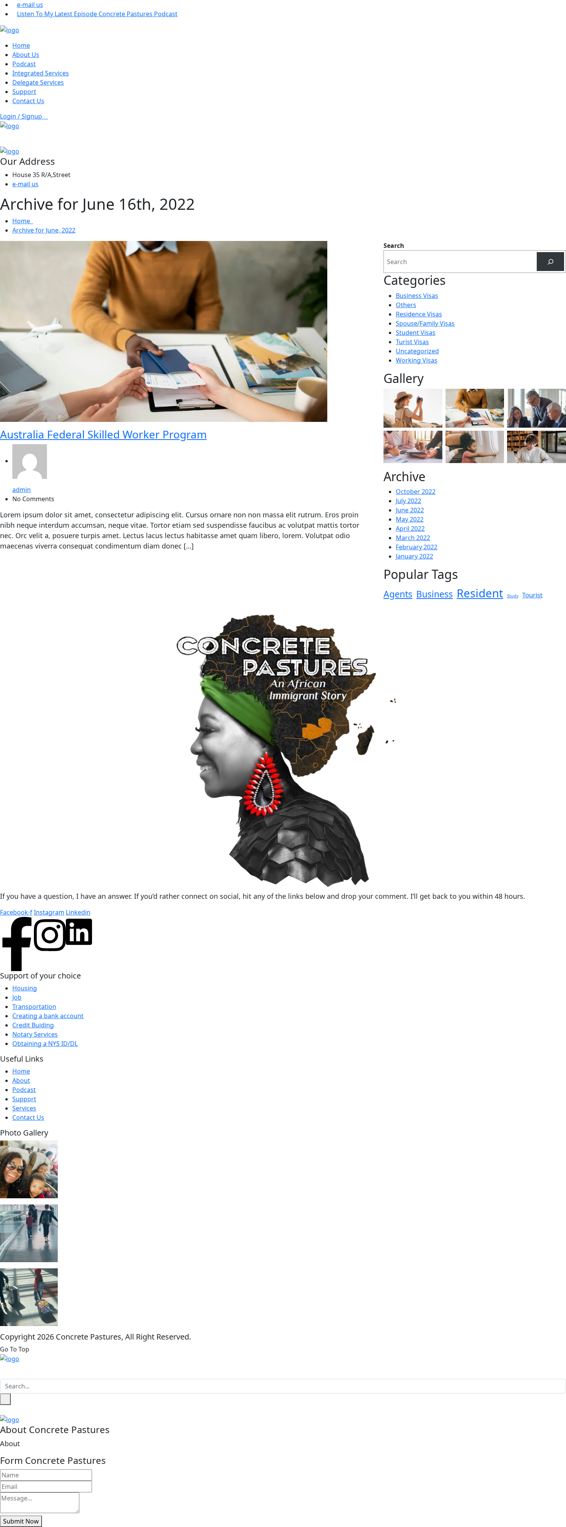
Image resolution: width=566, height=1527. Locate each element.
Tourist (532, 594)
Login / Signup (22, 116)
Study (512, 596)
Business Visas (417, 295)
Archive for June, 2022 (43, 230)
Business (434, 594)
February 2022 (416, 547)
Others (406, 305)
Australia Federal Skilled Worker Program (103, 434)
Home (21, 45)
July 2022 (408, 501)
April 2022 (410, 528)
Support (24, 91)
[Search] (550, 261)
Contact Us (28, 101)
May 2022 (410, 519)
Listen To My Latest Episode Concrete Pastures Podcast (97, 14)
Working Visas (416, 360)
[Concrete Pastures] (9, 29)
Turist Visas (412, 342)
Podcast (24, 64)
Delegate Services (38, 82)
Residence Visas (419, 314)
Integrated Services (40, 73)
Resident (480, 593)
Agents (397, 594)
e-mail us (30, 4)
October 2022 (415, 491)
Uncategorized (417, 351)
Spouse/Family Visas (425, 323)
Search (393, 245)
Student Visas (415, 332)
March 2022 (413, 538)
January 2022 (414, 556)
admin (21, 489)
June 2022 (410, 510)
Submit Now (21, 1521)
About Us (25, 54)
